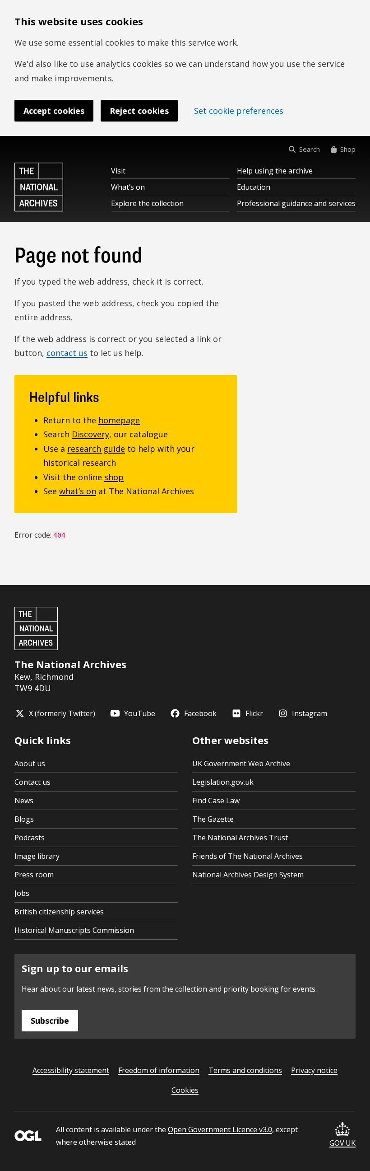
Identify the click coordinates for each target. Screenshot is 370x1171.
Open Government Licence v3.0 (220, 1129)
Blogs (24, 819)
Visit (118, 171)
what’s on (77, 491)
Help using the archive (275, 171)
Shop (348, 149)
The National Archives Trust (240, 838)
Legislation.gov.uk (223, 782)
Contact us (32, 782)
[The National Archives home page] (38, 187)
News (23, 801)
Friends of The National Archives (247, 856)
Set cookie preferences (238, 110)
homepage (119, 420)
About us (29, 763)
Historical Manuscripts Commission (74, 930)
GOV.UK (342, 1143)
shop (114, 477)
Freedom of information (158, 1070)
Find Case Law (216, 801)
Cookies (185, 1090)
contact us (67, 352)
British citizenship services (59, 912)
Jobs (21, 893)
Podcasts (29, 838)
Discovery (90, 434)
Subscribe (50, 1020)
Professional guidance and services (296, 203)
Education (253, 187)
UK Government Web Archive (241, 763)
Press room (34, 875)
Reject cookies (139, 110)
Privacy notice (314, 1070)
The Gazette (213, 819)
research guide (96, 448)
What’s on (128, 187)
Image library (37, 856)
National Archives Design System (248, 875)
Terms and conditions (245, 1070)
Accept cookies (53, 110)
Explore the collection (147, 203)
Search (309, 149)
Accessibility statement (70, 1070)
